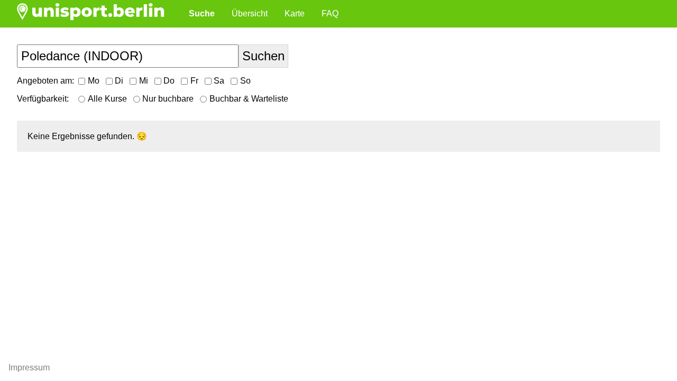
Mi (143, 80)
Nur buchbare (168, 98)
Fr (194, 80)
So (245, 80)
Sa (219, 80)
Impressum (29, 367)
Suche (202, 13)
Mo (93, 80)
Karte (295, 13)
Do (169, 80)
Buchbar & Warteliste (248, 98)
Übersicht (250, 13)
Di (119, 80)
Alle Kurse (107, 98)
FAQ (330, 13)
